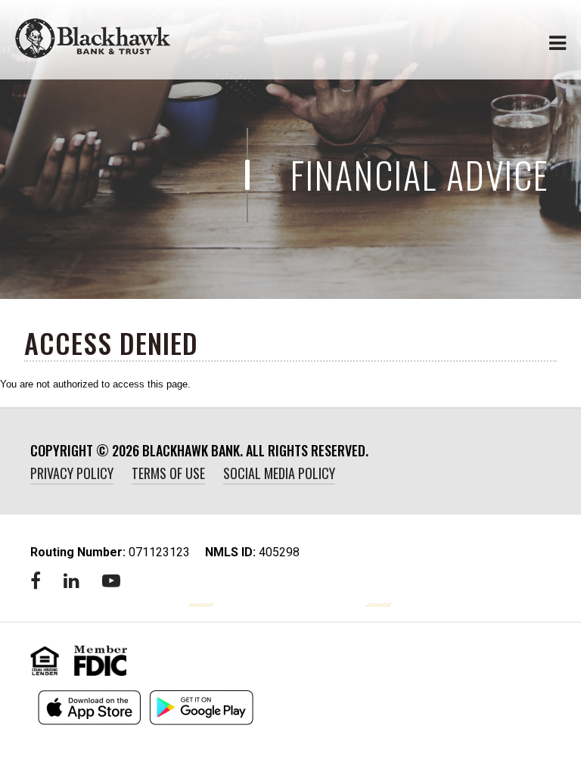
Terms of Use (168, 473)
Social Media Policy (279, 473)
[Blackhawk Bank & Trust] (92, 37)
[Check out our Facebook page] (35, 581)
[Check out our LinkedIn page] (71, 581)
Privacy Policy (71, 473)
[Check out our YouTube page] (111, 581)
